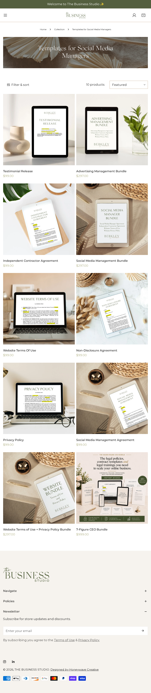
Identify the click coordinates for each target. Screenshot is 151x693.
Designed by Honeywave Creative (74, 669)
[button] (143, 15)
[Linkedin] (13, 662)
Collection (59, 29)
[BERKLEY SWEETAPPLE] (75, 15)
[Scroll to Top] (144, 673)
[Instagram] (4, 662)
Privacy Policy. (89, 640)
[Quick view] (67, 161)
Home (43, 29)
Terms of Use (64, 640)
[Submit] (143, 630)
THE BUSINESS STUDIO (32, 669)
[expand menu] (5, 15)
